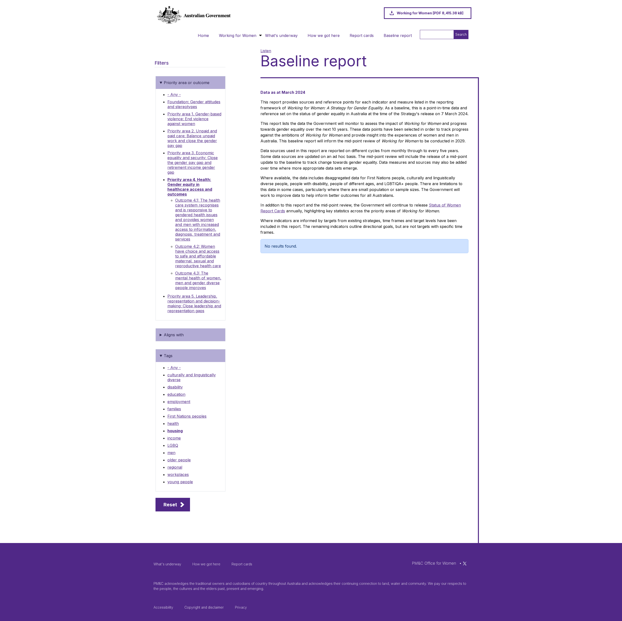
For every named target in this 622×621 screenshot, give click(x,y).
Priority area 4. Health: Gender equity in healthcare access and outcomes (189, 187)
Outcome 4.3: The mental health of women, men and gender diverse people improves (198, 280)
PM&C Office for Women (434, 563)
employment (178, 401)
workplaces (178, 474)
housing (175, 430)
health (173, 423)
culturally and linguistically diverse (191, 377)
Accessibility (163, 607)
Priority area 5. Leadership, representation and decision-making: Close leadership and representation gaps (194, 303)
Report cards (362, 35)
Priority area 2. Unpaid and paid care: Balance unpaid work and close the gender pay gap (192, 138)
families (174, 408)
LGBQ (172, 445)
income (174, 438)
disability (175, 387)
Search (461, 34)
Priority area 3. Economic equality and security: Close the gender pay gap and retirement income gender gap (192, 162)
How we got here (324, 35)
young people (180, 481)
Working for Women (237, 35)
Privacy (241, 607)
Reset (170, 505)
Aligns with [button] (174, 334)
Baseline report (398, 35)
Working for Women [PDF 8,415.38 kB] (430, 13)
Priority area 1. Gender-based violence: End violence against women (194, 119)
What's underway (281, 35)
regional (174, 467)
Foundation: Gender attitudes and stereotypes (193, 104)
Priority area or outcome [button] (186, 82)
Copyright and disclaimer (204, 607)
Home (203, 35)
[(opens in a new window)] (464, 563)
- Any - (174, 94)
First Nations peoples (187, 416)
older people (179, 459)
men (171, 452)
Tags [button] (168, 355)
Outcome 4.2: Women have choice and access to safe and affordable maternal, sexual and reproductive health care (198, 256)
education (176, 394)
